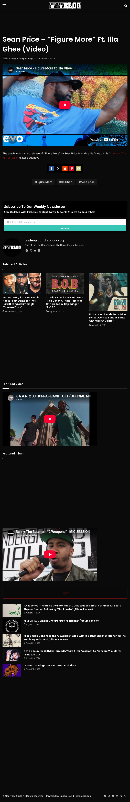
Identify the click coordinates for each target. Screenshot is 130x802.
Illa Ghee (66, 182)
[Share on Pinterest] (71, 168)
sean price (88, 182)
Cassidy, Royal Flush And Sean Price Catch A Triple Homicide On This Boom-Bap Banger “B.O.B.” (64, 302)
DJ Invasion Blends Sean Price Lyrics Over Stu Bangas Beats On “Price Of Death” (107, 318)
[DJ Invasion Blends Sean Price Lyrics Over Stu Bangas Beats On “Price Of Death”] (108, 292)
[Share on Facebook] (51, 168)
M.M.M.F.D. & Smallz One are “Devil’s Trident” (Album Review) (61, 620)
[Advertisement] (65, 22)
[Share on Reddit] (65, 168)
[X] (31, 251)
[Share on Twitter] (58, 168)
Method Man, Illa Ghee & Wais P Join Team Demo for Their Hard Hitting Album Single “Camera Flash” (21, 302)
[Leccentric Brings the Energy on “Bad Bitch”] (12, 670)
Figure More (44, 182)
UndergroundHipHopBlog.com (75, 796)
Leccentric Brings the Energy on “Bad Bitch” (50, 665)
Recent (65, 593)
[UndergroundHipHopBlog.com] (65, 5)
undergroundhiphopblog (21, 58)
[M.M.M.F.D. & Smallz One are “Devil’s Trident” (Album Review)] (12, 625)
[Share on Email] (78, 168)
